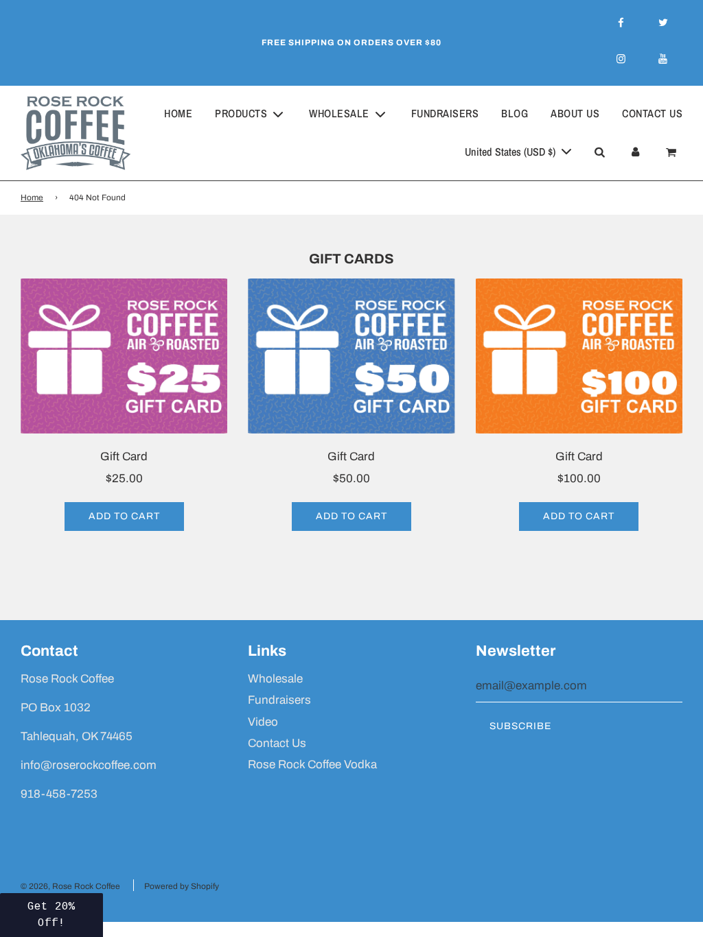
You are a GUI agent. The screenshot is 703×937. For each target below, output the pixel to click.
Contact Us (652, 113)
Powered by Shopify (181, 886)
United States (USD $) (511, 151)
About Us (575, 113)
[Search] (599, 152)
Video (263, 721)
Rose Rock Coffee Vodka (312, 764)
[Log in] (635, 152)
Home (178, 113)
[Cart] (673, 152)
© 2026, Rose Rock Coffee (70, 886)
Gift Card (124, 456)
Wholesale (275, 678)
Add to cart (124, 516)
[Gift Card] (124, 356)
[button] (51, 915)
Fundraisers (445, 113)
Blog (514, 113)
